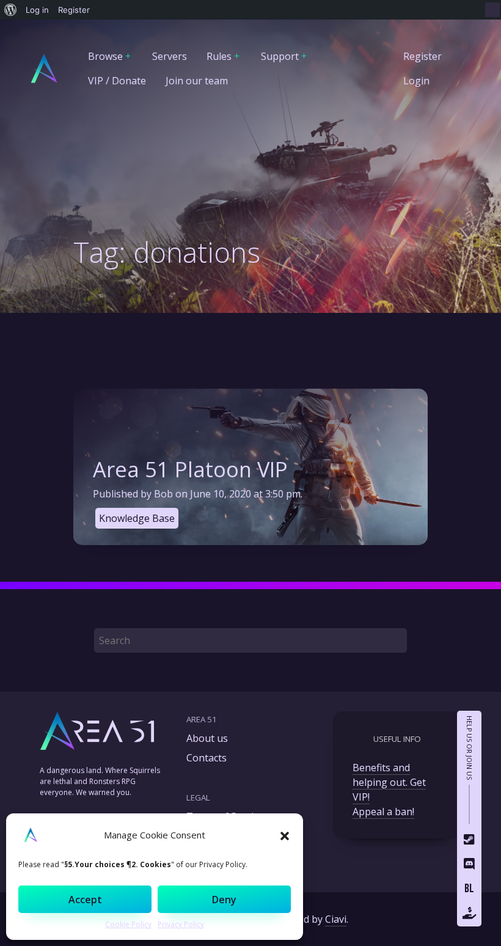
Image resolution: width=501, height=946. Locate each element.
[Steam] (469, 841)
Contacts (206, 758)
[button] (285, 835)
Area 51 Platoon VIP (190, 469)
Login (416, 80)
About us (207, 738)
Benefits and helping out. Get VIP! (389, 782)
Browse (105, 56)
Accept (85, 899)
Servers (169, 56)
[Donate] (469, 914)
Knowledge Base (137, 518)
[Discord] (469, 865)
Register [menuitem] (74, 10)
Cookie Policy (128, 924)
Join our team (197, 80)
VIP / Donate (117, 80)
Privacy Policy (181, 924)
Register (422, 56)
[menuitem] (10, 10)
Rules (219, 56)
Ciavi (335, 919)
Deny (224, 899)
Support (280, 56)
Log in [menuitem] (37, 10)
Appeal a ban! (383, 811)
